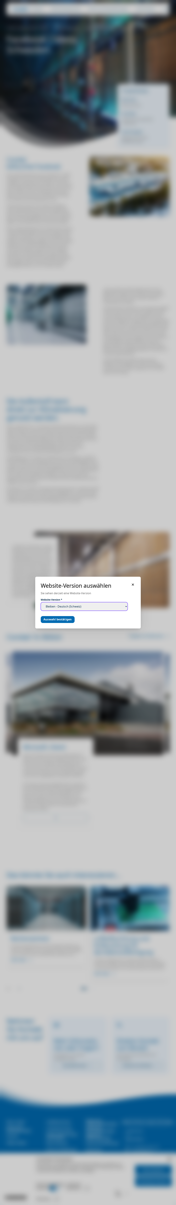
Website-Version (51, 599)
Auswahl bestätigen (57, 619)
